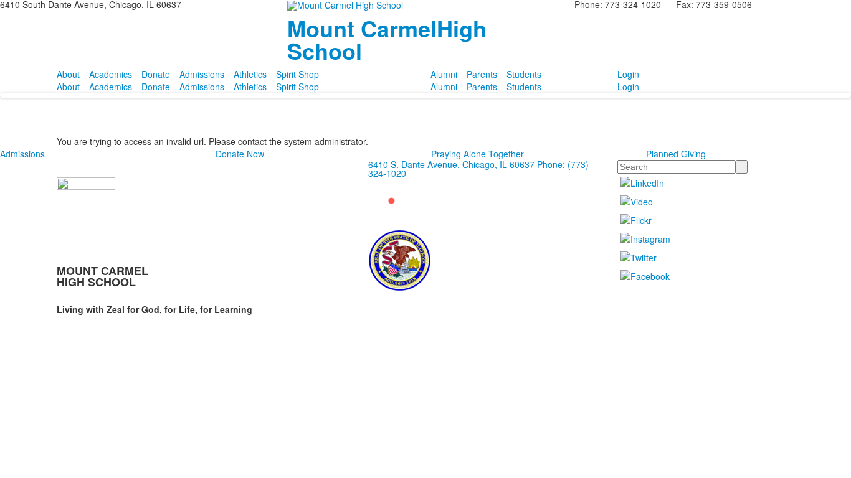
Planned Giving (676, 154)
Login (628, 74)
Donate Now (240, 154)
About (68, 74)
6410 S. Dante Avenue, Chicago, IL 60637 (451, 164)
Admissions (201, 74)
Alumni (443, 74)
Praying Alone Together (477, 154)
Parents (482, 74)
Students (523, 74)
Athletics (250, 74)
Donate (155, 74)
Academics (110, 74)
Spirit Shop (297, 74)
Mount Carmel (387, 39)
